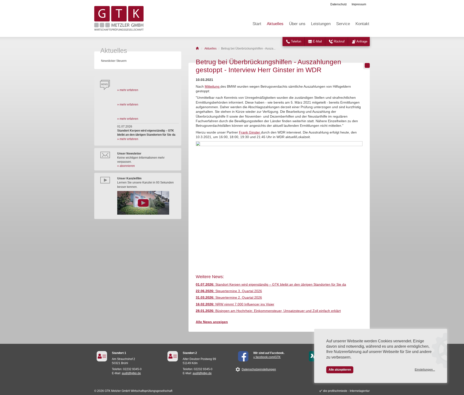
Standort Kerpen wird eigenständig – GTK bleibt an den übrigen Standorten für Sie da (271, 284)
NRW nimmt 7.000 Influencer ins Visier (235, 304)
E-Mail (317, 41)
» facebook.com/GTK (267, 357)
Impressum (359, 4)
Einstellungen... (425, 369)
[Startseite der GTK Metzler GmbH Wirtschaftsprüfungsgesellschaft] (197, 48)
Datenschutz (338, 4)
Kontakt (362, 23)
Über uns (297, 23)
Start (257, 23)
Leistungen (321, 23)
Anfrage (361, 41)
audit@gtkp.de (131, 373)
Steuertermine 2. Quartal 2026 (229, 297)
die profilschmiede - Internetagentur (346, 391)
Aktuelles (275, 23)
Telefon (296, 41)
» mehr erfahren (127, 90)
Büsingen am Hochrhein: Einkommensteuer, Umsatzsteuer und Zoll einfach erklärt (268, 311)
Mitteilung (212, 86)
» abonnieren (126, 166)
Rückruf (339, 41)
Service (343, 23)
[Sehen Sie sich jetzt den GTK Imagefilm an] (148, 203)
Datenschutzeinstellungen (259, 369)
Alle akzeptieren (340, 369)
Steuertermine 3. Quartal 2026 (229, 291)
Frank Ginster (250, 132)
